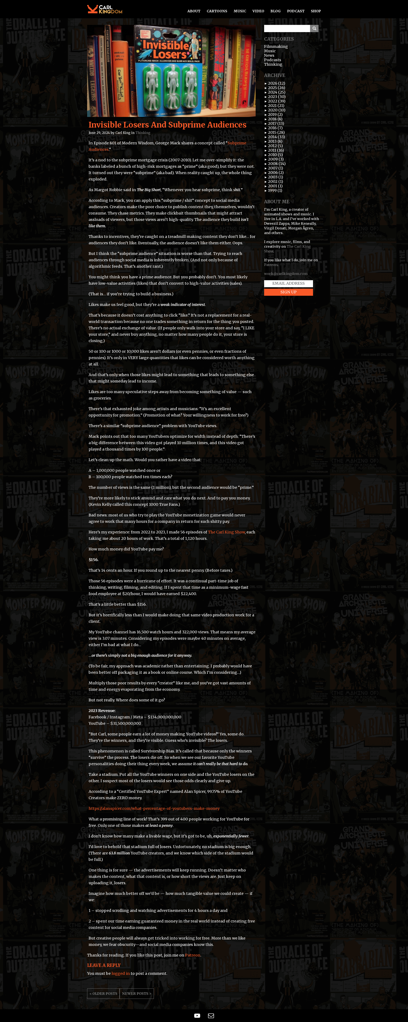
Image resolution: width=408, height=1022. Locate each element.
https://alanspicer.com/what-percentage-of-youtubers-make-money (154, 808)
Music (240, 11)
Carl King (122, 133)
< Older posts (103, 993)
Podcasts (272, 59)
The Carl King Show (226, 532)
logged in (121, 973)
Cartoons (217, 11)
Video (258, 11)
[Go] (314, 28)
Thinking (142, 133)
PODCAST (296, 11)
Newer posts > (137, 993)
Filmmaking (276, 46)
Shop (316, 11)
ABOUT (193, 11)
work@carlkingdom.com (285, 273)
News (269, 55)
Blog (276, 11)
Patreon (192, 955)
